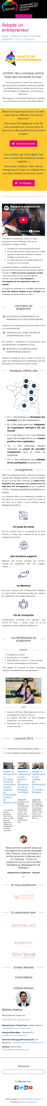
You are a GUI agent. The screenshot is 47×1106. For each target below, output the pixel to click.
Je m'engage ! (25, 183)
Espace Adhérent (24, 16)
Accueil (5, 36)
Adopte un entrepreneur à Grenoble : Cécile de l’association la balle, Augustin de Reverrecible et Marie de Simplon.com (10, 787)
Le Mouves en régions (19, 36)
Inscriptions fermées (25, 143)
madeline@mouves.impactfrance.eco (16, 1019)
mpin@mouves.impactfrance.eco (14, 1035)
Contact (37, 1099)
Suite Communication (28, 1102)
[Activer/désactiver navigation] (42, 7)
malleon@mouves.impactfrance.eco (15, 1049)
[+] (9, 765)
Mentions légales (26, 1099)
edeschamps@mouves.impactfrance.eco (28, 1042)
